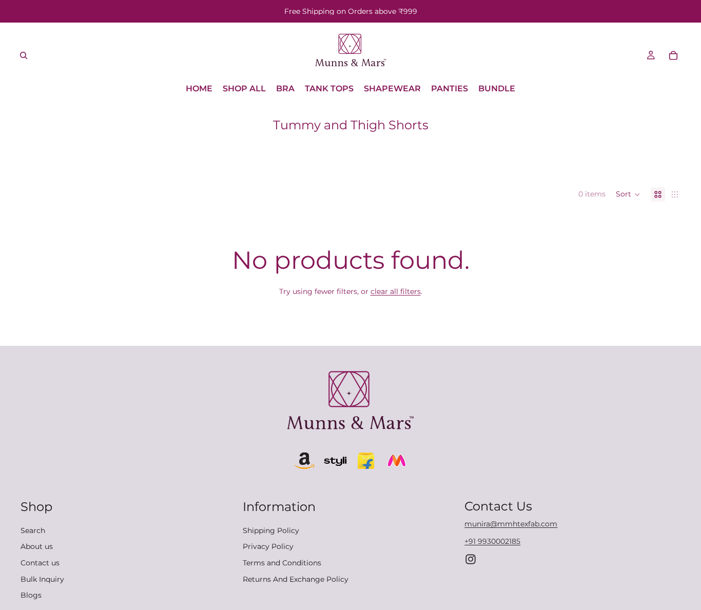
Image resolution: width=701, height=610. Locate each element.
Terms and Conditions (282, 562)
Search (33, 530)
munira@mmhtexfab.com (510, 524)
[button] (628, 194)
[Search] (23, 55)
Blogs (31, 595)
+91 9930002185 (492, 541)
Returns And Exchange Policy (295, 579)
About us (37, 547)
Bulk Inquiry (42, 579)
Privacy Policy (268, 547)
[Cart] (673, 55)
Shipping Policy (271, 530)
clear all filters (396, 291)
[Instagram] (470, 559)
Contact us (40, 562)
